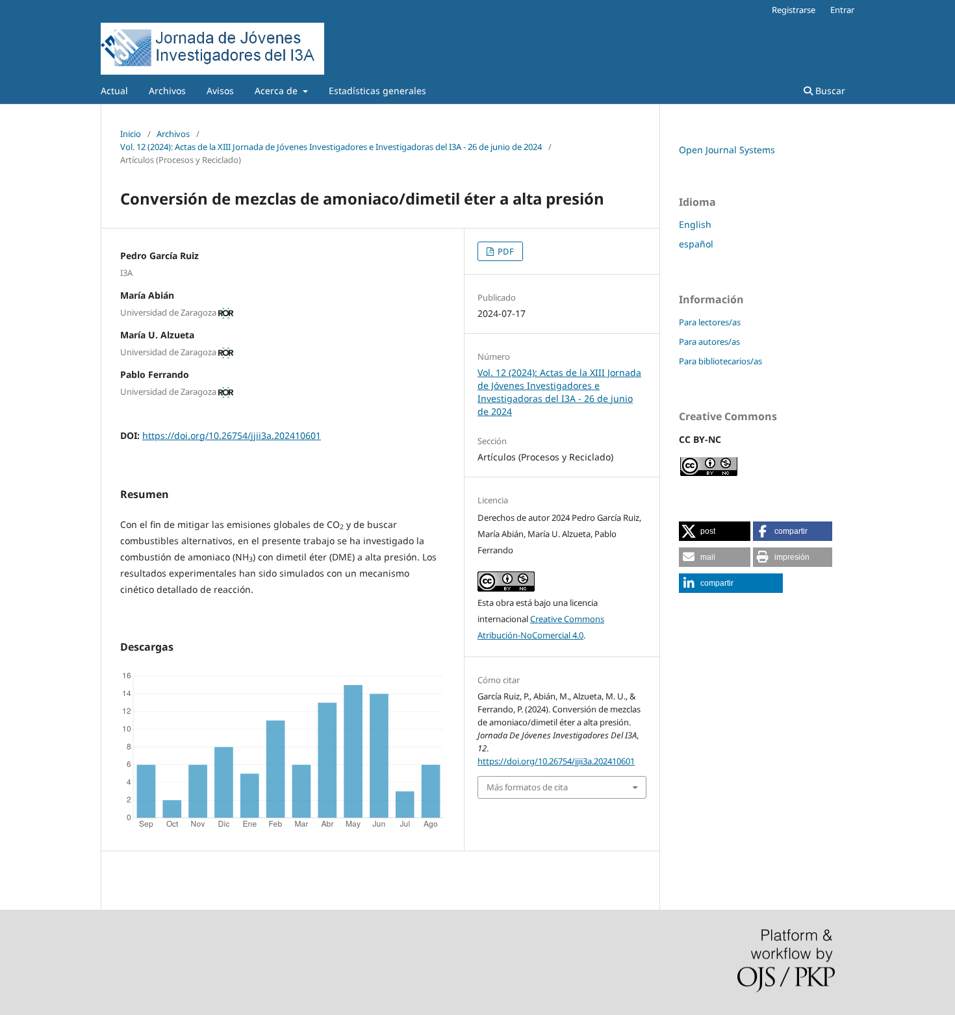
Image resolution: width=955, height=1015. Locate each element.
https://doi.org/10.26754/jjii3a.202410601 (231, 435)
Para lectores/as (710, 322)
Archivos (167, 90)
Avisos (220, 90)
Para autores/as (709, 341)
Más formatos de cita (527, 787)
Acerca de (277, 90)
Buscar (829, 90)
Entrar (842, 10)
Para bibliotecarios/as (720, 361)
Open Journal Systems (727, 150)
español (696, 244)
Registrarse (793, 10)
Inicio (130, 134)
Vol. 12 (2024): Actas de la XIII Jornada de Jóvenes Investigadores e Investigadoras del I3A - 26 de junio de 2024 (331, 147)
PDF (505, 251)
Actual (114, 90)
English (695, 224)
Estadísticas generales (377, 90)
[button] (714, 531)
